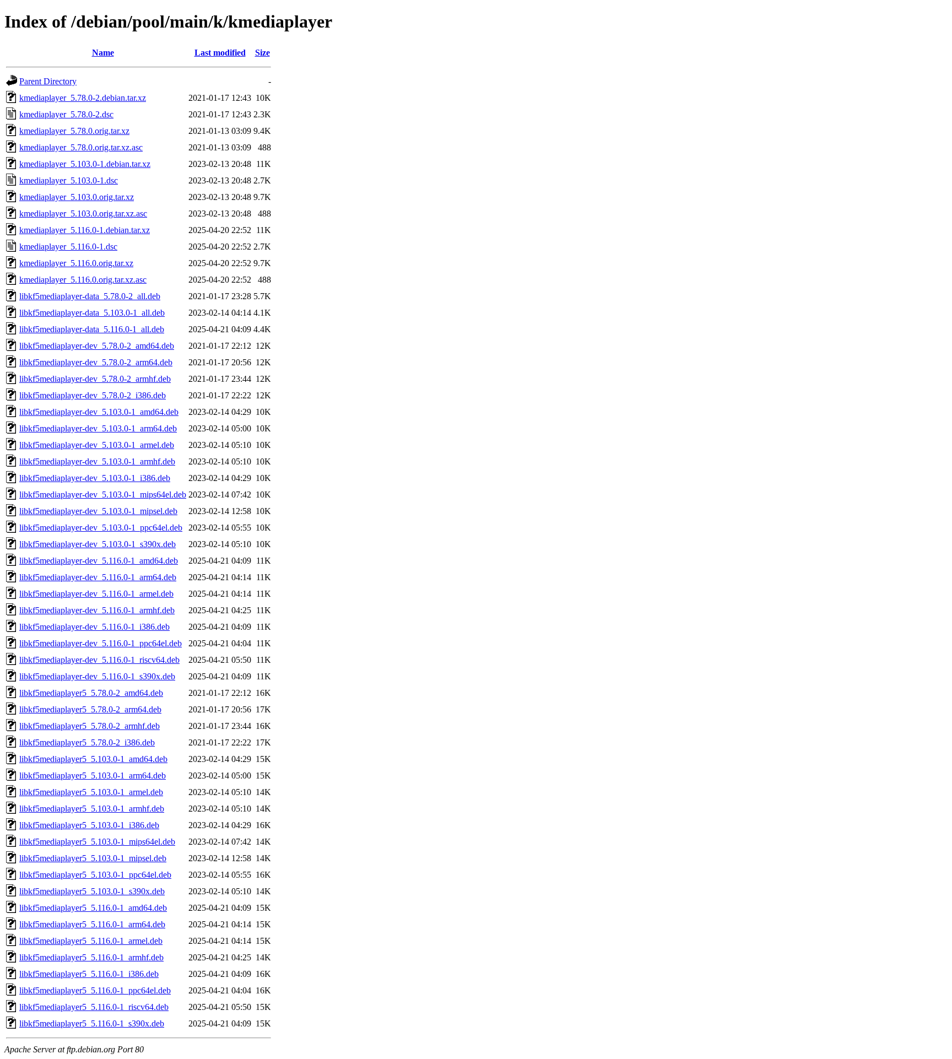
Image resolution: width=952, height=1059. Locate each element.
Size (262, 52)
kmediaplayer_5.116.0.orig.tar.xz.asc (83, 279)
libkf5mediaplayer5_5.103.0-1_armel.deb (91, 792)
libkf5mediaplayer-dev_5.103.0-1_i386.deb (94, 478)
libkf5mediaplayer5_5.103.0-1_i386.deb (89, 825)
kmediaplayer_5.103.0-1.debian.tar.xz (84, 164)
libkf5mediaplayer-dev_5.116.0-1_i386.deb (94, 626)
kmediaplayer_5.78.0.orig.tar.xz (74, 131)
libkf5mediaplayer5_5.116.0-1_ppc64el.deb (95, 990)
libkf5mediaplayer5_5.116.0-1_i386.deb (89, 974)
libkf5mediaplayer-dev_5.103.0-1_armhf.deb (97, 461)
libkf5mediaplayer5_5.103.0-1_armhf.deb (91, 808)
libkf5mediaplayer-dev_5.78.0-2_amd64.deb (96, 345)
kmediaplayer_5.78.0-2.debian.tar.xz (82, 97)
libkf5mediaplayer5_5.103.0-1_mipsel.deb (92, 858)
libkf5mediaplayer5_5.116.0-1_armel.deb (91, 940)
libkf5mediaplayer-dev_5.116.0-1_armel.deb (96, 593)
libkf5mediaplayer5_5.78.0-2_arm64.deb (90, 709)
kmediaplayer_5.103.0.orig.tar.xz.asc (83, 213)
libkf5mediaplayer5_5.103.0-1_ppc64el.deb (95, 874)
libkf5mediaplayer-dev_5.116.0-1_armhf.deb (97, 610)
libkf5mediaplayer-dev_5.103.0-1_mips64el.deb (102, 494)
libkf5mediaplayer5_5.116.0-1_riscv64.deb (94, 1007)
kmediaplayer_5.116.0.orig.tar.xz (76, 263)
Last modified (220, 52)
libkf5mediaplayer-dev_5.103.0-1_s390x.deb (97, 544)
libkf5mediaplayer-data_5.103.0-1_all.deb (92, 312)
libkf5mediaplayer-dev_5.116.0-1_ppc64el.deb (100, 643)
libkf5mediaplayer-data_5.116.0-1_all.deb (91, 329)
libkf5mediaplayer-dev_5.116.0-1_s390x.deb (97, 676)
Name (103, 52)
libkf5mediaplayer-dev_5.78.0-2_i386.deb (92, 395)
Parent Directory (48, 81)
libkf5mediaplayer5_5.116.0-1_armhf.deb (91, 957)
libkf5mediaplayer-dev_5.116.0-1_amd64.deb (98, 560)
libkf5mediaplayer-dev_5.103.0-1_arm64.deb (98, 428)
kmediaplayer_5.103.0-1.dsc (68, 180)
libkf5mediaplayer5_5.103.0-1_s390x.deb (92, 891)
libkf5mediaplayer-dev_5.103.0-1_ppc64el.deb (100, 527)
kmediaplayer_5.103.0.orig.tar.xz (76, 197)
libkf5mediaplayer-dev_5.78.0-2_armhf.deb (95, 378)
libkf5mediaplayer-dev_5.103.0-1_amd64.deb (98, 412)
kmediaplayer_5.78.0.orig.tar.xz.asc (81, 147)
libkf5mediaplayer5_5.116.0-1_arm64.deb (92, 924)
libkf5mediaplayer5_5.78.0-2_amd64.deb (91, 693)
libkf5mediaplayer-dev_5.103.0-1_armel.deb (96, 445)
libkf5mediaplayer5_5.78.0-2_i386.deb (87, 742)
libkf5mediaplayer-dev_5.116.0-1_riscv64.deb (99, 659)
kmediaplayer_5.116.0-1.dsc (68, 246)
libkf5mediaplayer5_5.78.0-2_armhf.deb (89, 726)
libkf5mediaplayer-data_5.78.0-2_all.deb (89, 296)
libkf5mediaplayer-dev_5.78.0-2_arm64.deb (95, 362)
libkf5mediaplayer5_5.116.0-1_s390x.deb (91, 1023)
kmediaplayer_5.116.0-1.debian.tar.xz (84, 230)
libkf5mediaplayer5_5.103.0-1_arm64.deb (92, 775)
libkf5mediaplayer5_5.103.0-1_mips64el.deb (97, 841)
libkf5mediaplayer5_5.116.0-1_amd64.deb (93, 907)
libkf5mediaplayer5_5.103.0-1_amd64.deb (93, 759)
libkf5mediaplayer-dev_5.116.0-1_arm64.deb (97, 577)
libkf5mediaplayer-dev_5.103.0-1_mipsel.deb (98, 511)
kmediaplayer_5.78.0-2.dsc (66, 114)
